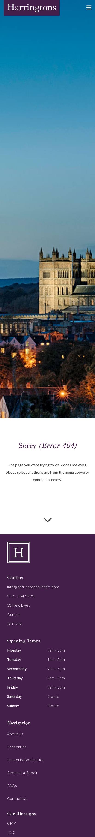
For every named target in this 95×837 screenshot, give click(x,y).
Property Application (26, 759)
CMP (11, 823)
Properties (17, 746)
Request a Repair (22, 772)
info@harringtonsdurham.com (33, 586)
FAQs (12, 785)
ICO (11, 832)
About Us (15, 734)
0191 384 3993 (20, 596)
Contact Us (17, 798)
